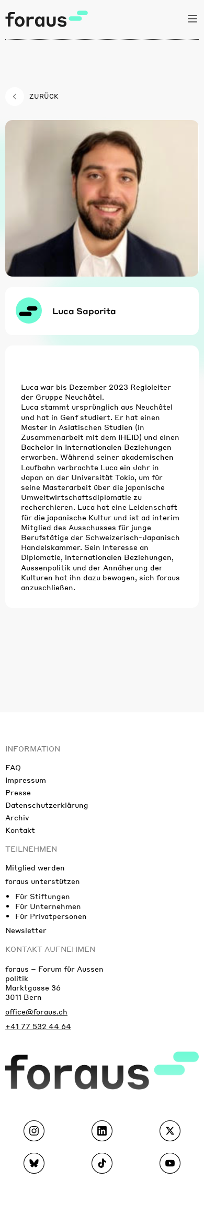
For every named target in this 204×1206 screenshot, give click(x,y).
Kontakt (20, 829)
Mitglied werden (35, 867)
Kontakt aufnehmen (50, 948)
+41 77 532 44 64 (38, 1026)
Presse (18, 792)
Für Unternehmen (48, 906)
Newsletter (26, 930)
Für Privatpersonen (51, 916)
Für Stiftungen (42, 896)
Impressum (25, 779)
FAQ (13, 767)
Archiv (17, 817)
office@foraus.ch (36, 1011)
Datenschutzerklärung (46, 804)
